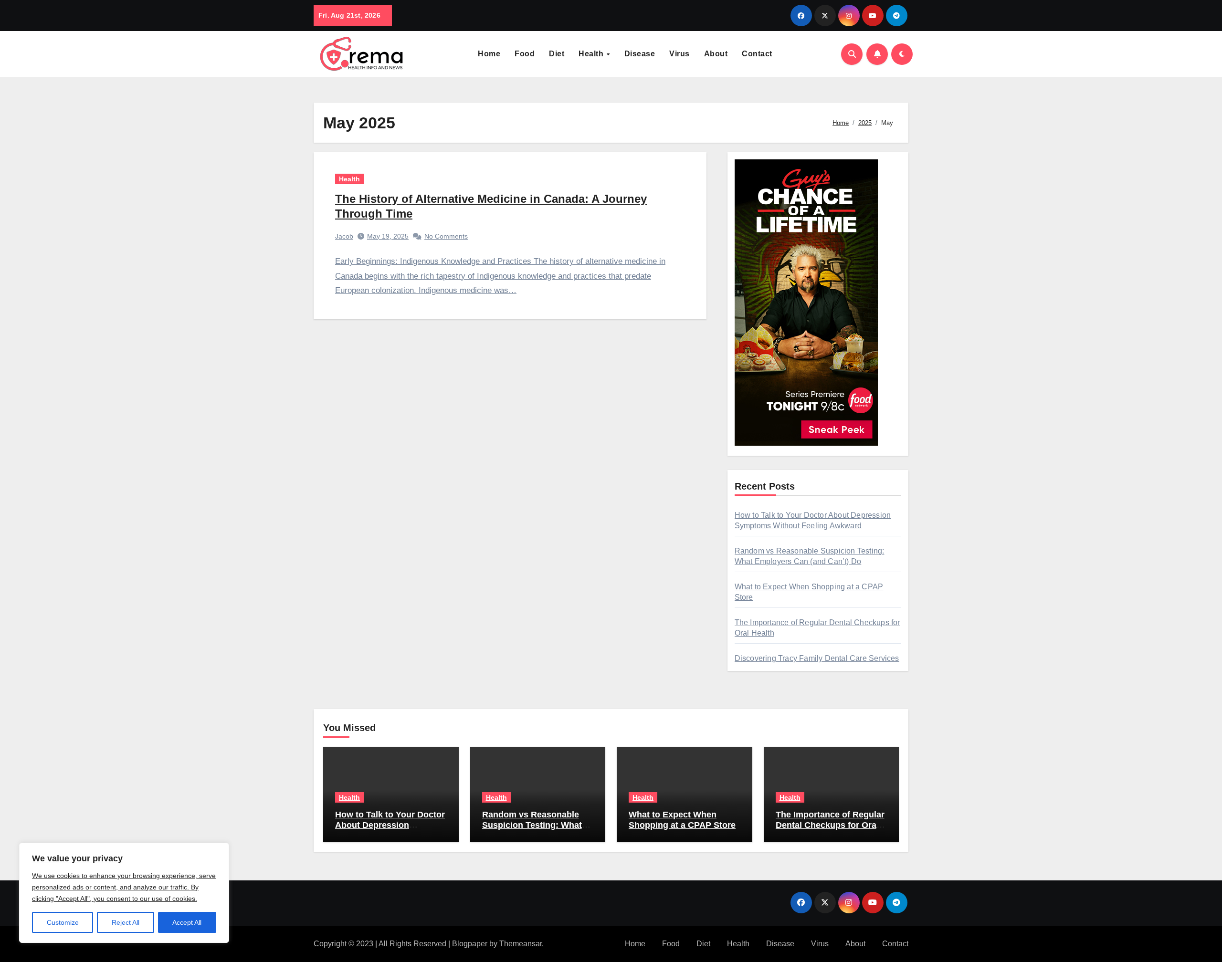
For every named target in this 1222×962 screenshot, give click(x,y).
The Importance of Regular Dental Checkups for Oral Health (830, 825)
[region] (124, 893)
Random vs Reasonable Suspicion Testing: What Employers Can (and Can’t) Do (537, 830)
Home (489, 54)
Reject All (125, 922)
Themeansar (520, 944)
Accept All (186, 922)
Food (525, 54)
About (716, 54)
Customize (63, 922)
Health (592, 54)
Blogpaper (469, 944)
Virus (679, 54)
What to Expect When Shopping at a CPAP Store (682, 820)
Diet (556, 54)
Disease (639, 54)
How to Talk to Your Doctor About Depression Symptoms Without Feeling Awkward (390, 830)
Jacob (344, 236)
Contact (757, 54)
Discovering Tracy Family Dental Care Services (817, 658)
